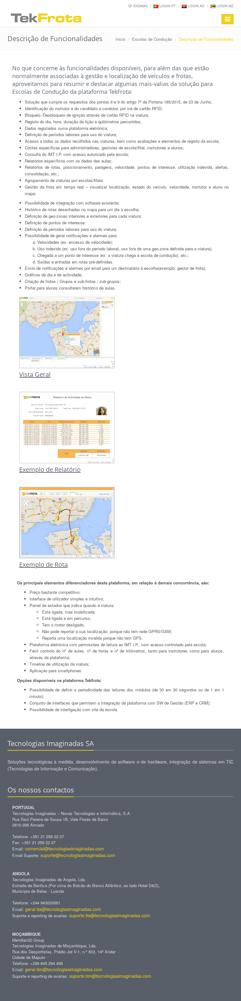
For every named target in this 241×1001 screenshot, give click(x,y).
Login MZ (224, 5)
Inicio (120, 39)
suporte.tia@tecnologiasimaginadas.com (109, 915)
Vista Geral (35, 374)
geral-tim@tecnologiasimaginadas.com (63, 969)
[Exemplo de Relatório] (120, 427)
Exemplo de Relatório (50, 469)
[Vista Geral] (120, 332)
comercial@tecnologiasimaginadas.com (64, 848)
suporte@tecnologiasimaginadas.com (77, 855)
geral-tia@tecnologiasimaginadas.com (63, 909)
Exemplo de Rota (43, 564)
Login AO (196, 5)
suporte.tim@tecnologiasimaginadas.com (110, 976)
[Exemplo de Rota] (120, 522)
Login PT (167, 5)
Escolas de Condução (152, 39)
